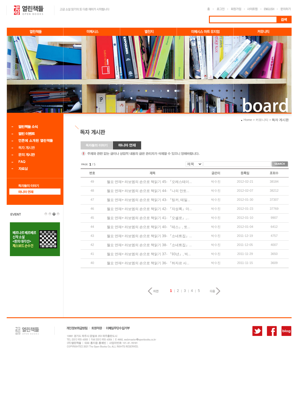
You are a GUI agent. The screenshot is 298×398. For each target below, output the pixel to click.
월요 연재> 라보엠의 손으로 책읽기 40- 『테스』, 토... (148, 227)
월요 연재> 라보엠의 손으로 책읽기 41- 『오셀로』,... (148, 218)
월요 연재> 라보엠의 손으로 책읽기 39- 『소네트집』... (149, 236)
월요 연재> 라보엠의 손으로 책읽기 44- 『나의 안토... (148, 191)
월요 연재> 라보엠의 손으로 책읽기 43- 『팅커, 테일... (148, 200)
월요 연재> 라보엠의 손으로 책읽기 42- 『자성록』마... (149, 209)
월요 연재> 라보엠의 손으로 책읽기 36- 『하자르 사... (148, 263)
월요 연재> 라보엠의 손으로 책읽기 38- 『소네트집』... (149, 245)
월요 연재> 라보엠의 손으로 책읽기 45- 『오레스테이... (149, 182)
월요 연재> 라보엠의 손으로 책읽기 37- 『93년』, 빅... (149, 254)
